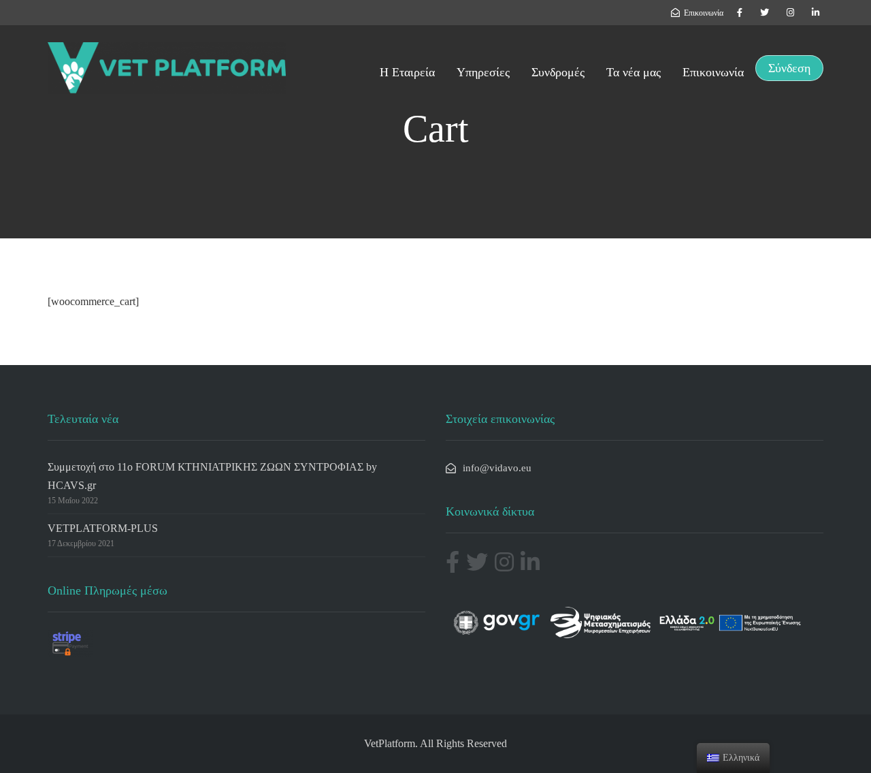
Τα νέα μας (633, 72)
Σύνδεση (789, 68)
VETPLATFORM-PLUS (103, 528)
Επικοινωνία (713, 72)
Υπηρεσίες (483, 72)
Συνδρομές (558, 72)
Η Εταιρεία (407, 72)
